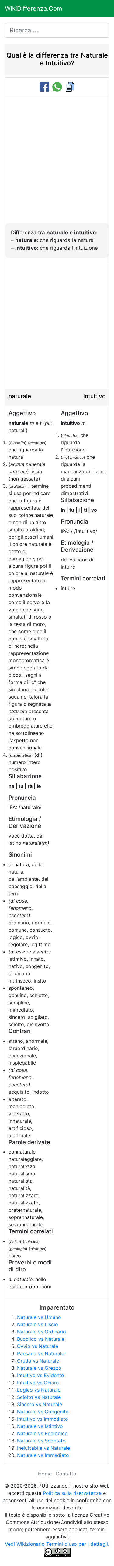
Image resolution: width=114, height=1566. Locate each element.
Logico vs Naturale (38, 1390)
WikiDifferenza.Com (33, 8)
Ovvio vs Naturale (37, 1346)
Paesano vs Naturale (40, 1353)
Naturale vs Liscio (37, 1324)
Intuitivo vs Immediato (42, 1419)
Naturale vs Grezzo (39, 1368)
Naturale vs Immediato (43, 1455)
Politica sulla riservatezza (72, 1493)
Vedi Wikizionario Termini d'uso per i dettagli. (57, 1544)
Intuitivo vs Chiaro (38, 1382)
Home (45, 1474)
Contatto (66, 1474)
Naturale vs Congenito (43, 1412)
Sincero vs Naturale (39, 1404)
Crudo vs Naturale (38, 1361)
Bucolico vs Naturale (40, 1339)
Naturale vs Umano (39, 1317)
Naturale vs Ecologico (42, 1433)
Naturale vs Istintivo (40, 1426)
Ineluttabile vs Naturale (43, 1448)
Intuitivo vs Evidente (40, 1375)
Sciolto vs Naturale (39, 1397)
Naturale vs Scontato (41, 1441)
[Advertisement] (57, 163)
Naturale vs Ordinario (41, 1332)
